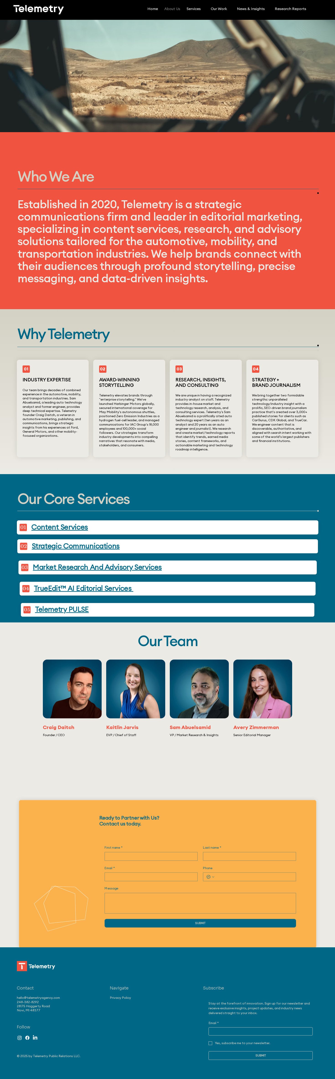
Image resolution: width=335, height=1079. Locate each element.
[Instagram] (19, 1037)
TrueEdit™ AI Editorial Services (83, 588)
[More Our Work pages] (229, 9)
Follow (23, 1027)
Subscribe (213, 988)
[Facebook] (27, 1037)
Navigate (119, 988)
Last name (212, 847)
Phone (207, 868)
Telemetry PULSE (62, 609)
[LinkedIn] (35, 1037)
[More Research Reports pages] (309, 9)
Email (110, 868)
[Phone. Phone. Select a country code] (210, 877)
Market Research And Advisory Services (97, 567)
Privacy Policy (120, 997)
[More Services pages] (203, 9)
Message (111, 888)
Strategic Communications (76, 546)
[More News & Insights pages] (267, 9)
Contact (25, 988)
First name (114, 847)
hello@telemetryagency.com (38, 997)
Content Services (59, 527)
